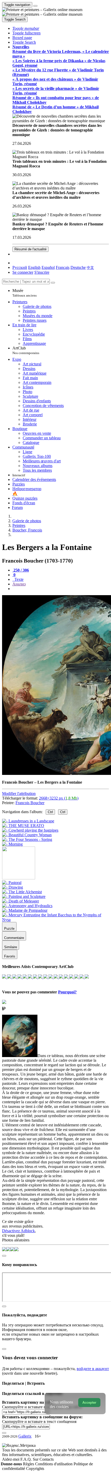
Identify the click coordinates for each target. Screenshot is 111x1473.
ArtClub (25, 350)
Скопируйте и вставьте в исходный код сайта (42, 1407)
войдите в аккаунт (93, 1368)
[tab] (20, 570)
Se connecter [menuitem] (22, 272)
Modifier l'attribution (19, 793)
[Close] (53, 282)
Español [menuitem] (48, 267)
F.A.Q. (26, 1459)
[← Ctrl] (12, 844)
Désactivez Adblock (18, 1231)
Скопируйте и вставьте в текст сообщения (39, 1421)
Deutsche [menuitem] (78, 267)
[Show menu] (35, 6)
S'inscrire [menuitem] (41, 272)
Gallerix (24, 1436)
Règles (29, 1464)
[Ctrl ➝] (11, 882)
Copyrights (35, 1468)
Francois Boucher (29, 803)
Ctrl (50, 812)
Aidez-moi (11, 1459)
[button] (25, 28)
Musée (24, 292)
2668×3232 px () (58, 798)
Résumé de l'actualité (30, 249)
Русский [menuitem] (19, 267)
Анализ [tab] (19, 584)
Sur (36, 1459)
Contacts (46, 1459)
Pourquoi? (67, 992)
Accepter (89, 1402)
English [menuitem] (34, 267)
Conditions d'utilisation (54, 1464)
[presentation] (60, 588)
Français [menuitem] (62, 267)
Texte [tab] (18, 579)
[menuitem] (90, 267)
